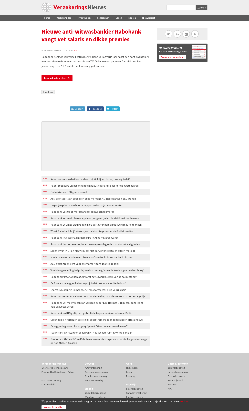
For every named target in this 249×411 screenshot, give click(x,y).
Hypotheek (132, 367)
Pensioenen (103, 17)
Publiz (71, 372)
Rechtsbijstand (175, 380)
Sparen (132, 17)
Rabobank (48, 92)
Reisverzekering (134, 388)
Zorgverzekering (176, 367)
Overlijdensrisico (176, 376)
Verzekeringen (64, 17)
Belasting (131, 376)
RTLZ (76, 50)
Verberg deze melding (54, 407)
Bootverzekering (134, 396)
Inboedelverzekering (95, 392)
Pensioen (172, 384)
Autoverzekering (93, 367)
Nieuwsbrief (148, 17)
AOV (170, 388)
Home (47, 17)
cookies (184, 401)
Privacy (57, 380)
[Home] (74, 7)
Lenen (119, 17)
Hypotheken (84, 17)
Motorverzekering (94, 380)
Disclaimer (47, 380)
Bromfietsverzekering (96, 376)
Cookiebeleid (48, 384)
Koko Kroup (60, 372)
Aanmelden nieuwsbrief (172, 57)
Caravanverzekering (136, 392)
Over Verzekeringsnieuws (55, 367)
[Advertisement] (96, 146)
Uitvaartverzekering (178, 372)
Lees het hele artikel (55, 77)
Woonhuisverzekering (96, 396)
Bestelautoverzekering (96, 372)
